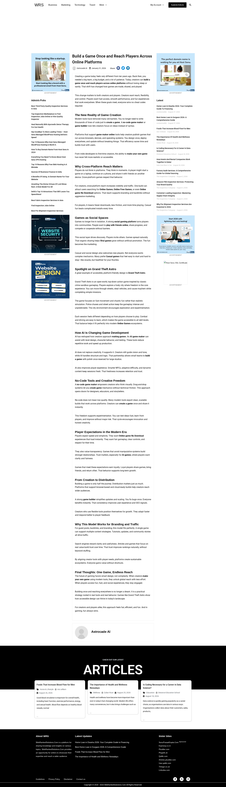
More (101, 5)
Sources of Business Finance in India (46, 172)
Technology (80, 5)
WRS (39, 5)
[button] (177, 5)
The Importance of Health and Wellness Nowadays (96, 756)
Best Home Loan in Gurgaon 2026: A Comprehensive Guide (100, 747)
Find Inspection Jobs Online (42, 206)
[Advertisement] (113, 29)
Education (150, 693)
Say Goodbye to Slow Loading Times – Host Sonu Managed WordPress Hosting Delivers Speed (49, 134)
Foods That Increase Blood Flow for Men (173, 129)
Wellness (96, 693)
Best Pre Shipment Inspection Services (47, 211)
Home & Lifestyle (46, 689)
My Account (155, 5)
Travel (92, 5)
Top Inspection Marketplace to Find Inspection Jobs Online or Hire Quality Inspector (47, 116)
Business (52, 5)
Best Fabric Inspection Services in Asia (47, 200)
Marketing (65, 5)
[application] (105, 5)
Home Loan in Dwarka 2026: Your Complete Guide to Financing (102, 742)
